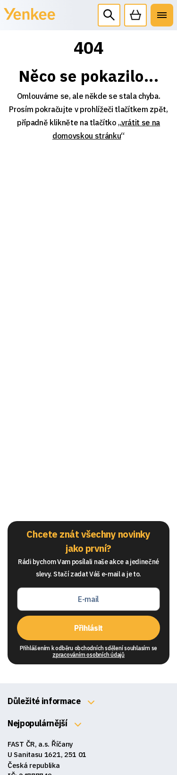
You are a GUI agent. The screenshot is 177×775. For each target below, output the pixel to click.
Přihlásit (88, 628)
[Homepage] (29, 19)
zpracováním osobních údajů (88, 654)
